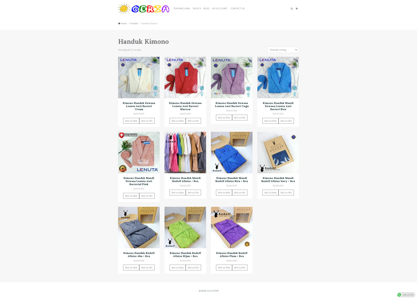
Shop (196, 8)
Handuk (134, 23)
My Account (220, 8)
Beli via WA (146, 120)
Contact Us (237, 8)
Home (123, 23)
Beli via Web (131, 120)
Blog (206, 8)
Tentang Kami (181, 8)
